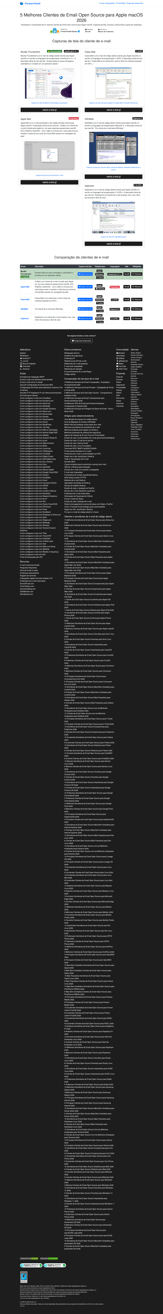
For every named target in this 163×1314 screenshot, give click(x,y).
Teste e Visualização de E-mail (76, 459)
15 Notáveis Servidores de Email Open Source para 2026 (88, 887)
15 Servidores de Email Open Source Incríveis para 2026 (87, 614)
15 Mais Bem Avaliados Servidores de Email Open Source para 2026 (89, 966)
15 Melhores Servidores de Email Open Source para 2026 (89, 521)
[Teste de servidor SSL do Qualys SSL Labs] (29, 1258)
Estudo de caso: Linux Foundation (77, 445)
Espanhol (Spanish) (134, 421)
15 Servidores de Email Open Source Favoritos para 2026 (89, 635)
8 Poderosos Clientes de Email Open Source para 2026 (87, 661)
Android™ (26, 358)
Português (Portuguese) (135, 414)
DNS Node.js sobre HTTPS (75, 477)
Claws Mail (25, 299)
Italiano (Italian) (136, 394)
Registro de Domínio (28, 575)
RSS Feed (122, 369)
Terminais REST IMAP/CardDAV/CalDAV (80, 448)
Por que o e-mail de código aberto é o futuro (81, 512)
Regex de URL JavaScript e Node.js (78, 509)
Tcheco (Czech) (136, 357)
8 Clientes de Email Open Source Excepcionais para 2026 (89, 733)
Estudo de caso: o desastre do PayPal (79, 488)
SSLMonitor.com (26, 594)
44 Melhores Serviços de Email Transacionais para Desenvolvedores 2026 (84, 399)
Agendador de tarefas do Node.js (77, 483)
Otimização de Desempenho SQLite (78, 496)
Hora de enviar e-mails (29, 570)
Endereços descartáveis (29, 573)
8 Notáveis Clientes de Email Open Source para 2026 (89, 892)
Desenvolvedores (72, 349)
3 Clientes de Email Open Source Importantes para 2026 (88, 651)
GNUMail (24, 309)
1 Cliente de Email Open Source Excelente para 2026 (87, 600)
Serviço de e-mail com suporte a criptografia (81, 469)
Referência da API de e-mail (75, 361)
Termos (119, 390)
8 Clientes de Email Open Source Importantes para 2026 (89, 1075)
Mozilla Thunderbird (26, 272)
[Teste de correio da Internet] (54, 1265)
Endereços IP (69, 358)
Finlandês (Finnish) (134, 370)
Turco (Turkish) (136, 429)
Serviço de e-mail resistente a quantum (79, 490)
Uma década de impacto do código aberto (80, 419)
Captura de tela (86, 274)
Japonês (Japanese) (135, 398)
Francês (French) (137, 374)
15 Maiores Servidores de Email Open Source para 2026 (87, 762)
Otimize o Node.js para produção (77, 467)
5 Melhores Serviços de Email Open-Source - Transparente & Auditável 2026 (88, 394)
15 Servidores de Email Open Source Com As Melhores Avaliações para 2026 (86, 1130)
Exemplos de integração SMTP (32, 377)
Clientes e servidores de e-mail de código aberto (88, 516)
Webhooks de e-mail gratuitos (76, 363)
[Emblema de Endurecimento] (24, 1277)
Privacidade (120, 3)
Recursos (24, 561)
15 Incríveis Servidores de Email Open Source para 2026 (88, 754)
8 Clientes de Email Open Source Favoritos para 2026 (87, 640)
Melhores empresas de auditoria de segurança (82, 432)
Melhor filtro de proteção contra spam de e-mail (82, 424)
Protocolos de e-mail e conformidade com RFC (82, 453)
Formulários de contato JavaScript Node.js (81, 475)
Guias (23, 373)
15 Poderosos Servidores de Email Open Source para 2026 (88, 656)
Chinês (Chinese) (137, 355)
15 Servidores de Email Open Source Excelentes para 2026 (88, 595)
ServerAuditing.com (27, 589)
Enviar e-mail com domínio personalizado (36, 379)
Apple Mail (25, 286)
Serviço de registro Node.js (75, 485)
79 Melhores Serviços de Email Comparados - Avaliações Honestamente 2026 (87, 383)
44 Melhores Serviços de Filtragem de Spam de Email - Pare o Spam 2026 (88, 410)
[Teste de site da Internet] (31, 1265)
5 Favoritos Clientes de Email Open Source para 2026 (89, 921)
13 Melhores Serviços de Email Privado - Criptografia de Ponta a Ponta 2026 (89, 388)
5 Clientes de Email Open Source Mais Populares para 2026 (88, 558)
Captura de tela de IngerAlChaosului (113, 237)
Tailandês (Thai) (136, 427)
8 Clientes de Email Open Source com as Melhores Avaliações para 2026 (89, 852)
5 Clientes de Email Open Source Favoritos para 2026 (86, 778)
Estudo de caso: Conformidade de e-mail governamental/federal (89, 437)
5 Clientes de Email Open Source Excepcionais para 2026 (87, 590)
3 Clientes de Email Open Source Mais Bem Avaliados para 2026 (87, 547)
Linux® (25, 361)
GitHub (121, 358)
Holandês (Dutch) (137, 364)
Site (126, 274)
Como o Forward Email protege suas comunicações (84, 506)
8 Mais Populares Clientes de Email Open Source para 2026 (88, 982)
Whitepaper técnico (72, 353)
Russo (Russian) (136, 418)
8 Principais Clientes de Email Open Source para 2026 (88, 537)
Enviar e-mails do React (73, 498)
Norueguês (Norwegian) (135, 407)
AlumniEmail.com (27, 583)
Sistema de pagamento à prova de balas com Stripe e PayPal (88, 504)
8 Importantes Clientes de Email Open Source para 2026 (88, 932)
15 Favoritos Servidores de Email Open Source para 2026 (87, 916)
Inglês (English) (136, 367)
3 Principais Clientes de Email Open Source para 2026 (89, 724)
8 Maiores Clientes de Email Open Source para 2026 (88, 767)
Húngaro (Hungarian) (135, 386)
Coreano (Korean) (134, 402)
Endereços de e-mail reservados (32, 581)
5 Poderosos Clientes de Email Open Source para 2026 (88, 1084)
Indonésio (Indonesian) (135, 391)
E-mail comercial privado (29, 565)
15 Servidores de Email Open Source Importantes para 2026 (85, 645)
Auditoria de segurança (73, 355)
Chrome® (26, 366)
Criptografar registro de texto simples (36, 578)
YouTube (122, 366)
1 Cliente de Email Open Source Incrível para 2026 (87, 619)
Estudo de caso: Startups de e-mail (78, 501)
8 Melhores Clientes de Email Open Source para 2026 (87, 526)
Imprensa (120, 403)
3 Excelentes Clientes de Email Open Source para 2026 (88, 1162)
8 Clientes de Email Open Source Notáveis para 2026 (88, 750)
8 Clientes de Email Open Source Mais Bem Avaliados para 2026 (87, 693)
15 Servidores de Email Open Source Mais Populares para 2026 (87, 553)
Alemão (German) (134, 377)
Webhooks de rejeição (73, 369)
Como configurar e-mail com (35, 398)
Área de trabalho (29, 363)
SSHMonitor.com (26, 591)
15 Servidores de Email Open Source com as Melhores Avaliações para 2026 (85, 709)
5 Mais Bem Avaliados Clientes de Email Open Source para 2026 (87, 971)
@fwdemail (123, 361)
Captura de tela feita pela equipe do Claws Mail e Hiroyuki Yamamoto (113, 103)
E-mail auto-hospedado (73, 366)
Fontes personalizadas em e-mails (77, 451)
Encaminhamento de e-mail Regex (78, 371)
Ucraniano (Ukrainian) (134, 433)
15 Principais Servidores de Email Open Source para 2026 (87, 531)
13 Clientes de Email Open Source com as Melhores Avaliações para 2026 (84, 714)
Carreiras (120, 406)
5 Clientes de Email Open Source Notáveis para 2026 (87, 1169)
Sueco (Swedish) (137, 425)
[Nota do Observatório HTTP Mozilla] (49, 1258)
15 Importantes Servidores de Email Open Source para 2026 (87, 926)
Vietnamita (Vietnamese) (135, 437)
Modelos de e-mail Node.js (74, 480)
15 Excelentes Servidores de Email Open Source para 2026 (88, 738)
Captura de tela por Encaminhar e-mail (49, 175)
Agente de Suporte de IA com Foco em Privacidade (84, 435)
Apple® (23, 353)
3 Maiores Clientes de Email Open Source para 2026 (89, 1185)
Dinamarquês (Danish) (135, 361)
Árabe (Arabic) (136, 353)
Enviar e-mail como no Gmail (31, 382)
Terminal (25, 369)
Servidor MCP (69, 461)
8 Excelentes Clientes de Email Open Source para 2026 (89, 742)
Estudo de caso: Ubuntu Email (76, 443)
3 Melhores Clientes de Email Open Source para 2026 (88, 810)
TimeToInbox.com (27, 586)
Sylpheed (25, 318)
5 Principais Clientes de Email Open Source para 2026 (86, 579)
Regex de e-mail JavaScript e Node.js (79, 456)
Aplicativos (25, 349)
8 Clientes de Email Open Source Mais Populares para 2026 (89, 704)
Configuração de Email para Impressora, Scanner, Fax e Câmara (41, 388)
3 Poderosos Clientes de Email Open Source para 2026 (87, 799)
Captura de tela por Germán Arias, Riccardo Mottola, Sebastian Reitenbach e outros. (113, 168)
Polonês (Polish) (136, 411)
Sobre (118, 382)
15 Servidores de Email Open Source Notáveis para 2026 (89, 606)
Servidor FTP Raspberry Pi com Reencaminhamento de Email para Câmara (40, 394)
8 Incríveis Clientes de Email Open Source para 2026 (89, 758)
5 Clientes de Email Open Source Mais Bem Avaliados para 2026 (87, 569)
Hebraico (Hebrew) (134, 382)
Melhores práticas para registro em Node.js (81, 430)
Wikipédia (137, 274)
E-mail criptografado (107, 3)
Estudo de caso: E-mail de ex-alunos (78, 440)
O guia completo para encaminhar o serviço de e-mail (85, 464)
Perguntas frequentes (134, 3)
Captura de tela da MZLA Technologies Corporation (49, 103)
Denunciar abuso (120, 399)
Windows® (24, 355)
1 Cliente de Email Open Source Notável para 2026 (89, 610)
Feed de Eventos (119, 378)
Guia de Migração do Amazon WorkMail (80, 422)
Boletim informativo (120, 354)
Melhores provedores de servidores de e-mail (82, 427)
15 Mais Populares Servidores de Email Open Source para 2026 (87, 977)
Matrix (121, 363)
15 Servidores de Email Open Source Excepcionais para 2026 (89, 584)
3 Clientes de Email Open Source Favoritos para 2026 (88, 1194)
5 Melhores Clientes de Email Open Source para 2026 (89, 629)
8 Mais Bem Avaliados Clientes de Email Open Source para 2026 (87, 993)
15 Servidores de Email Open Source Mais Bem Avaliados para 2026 (89, 542)
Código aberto (70, 374)
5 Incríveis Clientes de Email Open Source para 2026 (89, 902)
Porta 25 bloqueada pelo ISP (31, 557)
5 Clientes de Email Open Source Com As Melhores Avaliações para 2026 (89, 1136)
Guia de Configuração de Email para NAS (36, 384)
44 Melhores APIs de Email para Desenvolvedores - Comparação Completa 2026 (84, 404)
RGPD (118, 392)
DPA (118, 395)
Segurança (120, 384)
